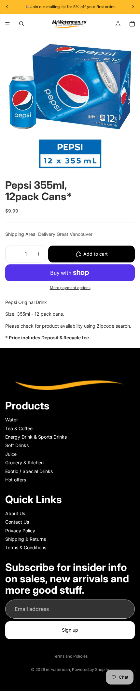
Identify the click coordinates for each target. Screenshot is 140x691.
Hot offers (15, 479)
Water (11, 419)
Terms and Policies (70, 656)
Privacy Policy (20, 530)
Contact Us (17, 522)
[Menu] (7, 23)
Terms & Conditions (25, 547)
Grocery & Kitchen (24, 462)
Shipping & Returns (25, 539)
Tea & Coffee (19, 428)
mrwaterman (58, 669)
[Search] (21, 24)
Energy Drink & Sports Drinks (36, 437)
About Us (15, 513)
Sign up (70, 630)
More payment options (70, 287)
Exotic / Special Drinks (29, 471)
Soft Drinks (17, 445)
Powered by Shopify (90, 669)
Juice (11, 453)
